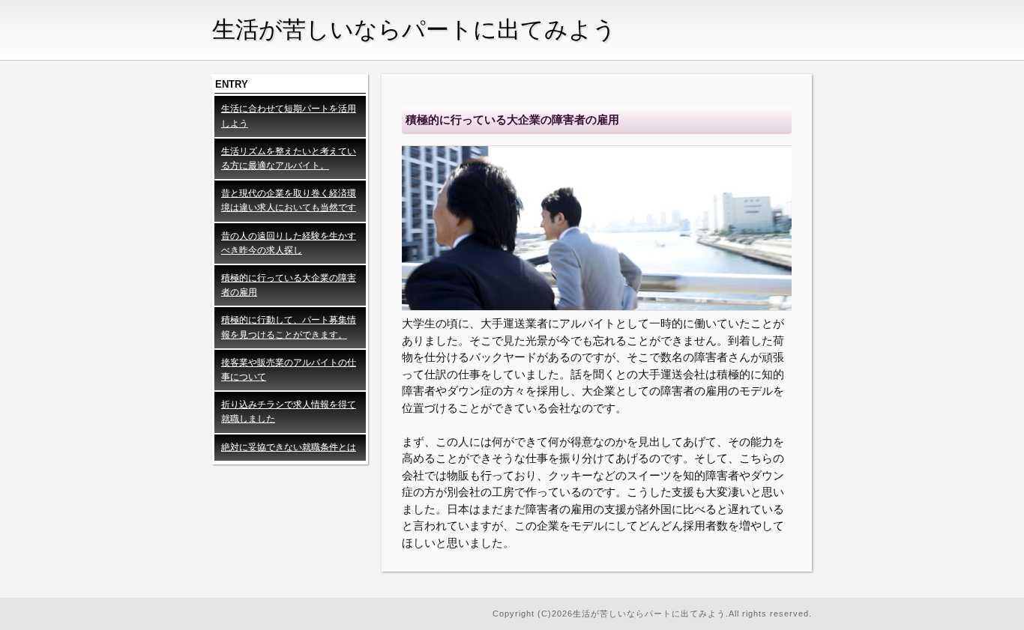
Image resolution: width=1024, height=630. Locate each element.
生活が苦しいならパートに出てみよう (414, 29)
